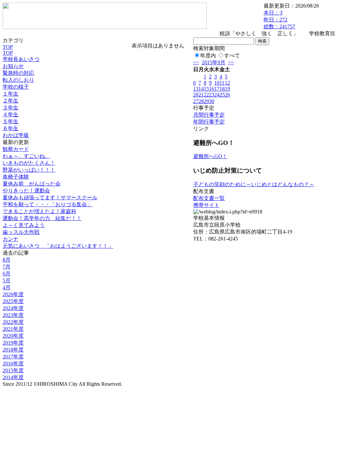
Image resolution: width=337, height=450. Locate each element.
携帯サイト (206, 205)
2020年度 (13, 336)
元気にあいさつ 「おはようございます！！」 (58, 246)
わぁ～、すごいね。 (26, 156)
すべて (232, 55)
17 (217, 89)
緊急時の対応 (18, 73)
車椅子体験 (16, 177)
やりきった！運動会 (26, 190)
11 (222, 83)
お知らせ (13, 66)
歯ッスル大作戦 (21, 232)
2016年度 (13, 363)
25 (222, 95)
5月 (7, 280)
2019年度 (13, 343)
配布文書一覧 (209, 198)
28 (201, 101)
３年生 (10, 107)
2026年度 (13, 294)
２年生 (10, 100)
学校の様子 (16, 87)
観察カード (16, 149)
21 (201, 95)
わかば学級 (16, 135)
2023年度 (13, 315)
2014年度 (13, 377)
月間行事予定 (209, 115)
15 (206, 89)
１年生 (10, 94)
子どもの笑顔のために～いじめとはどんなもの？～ (253, 184)
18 (222, 89)
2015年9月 (213, 62)
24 (217, 95)
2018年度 (13, 349)
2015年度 (13, 370)
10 (217, 83)
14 (201, 89)
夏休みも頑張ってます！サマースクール (50, 197)
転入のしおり (18, 80)
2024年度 (13, 308)
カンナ (10, 239)
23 (211, 95)
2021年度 (13, 329)
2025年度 (13, 301)
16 (211, 89)
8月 (7, 260)
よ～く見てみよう (24, 225)
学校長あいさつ (21, 59)
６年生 (10, 128)
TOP (8, 47)
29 (206, 101)
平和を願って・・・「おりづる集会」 (47, 204)
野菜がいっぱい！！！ (29, 170)
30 (211, 101)
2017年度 (13, 356)
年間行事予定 (209, 122)
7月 (7, 266)
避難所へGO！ (210, 156)
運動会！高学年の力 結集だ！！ (42, 218)
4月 (7, 287)
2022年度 (13, 322)
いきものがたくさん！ (29, 163)
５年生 (10, 121)
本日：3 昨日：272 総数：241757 (279, 19)
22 (206, 95)
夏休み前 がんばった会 (32, 183)
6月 (7, 273)
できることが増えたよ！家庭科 (39, 211)
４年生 (10, 114)
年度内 (208, 55)
